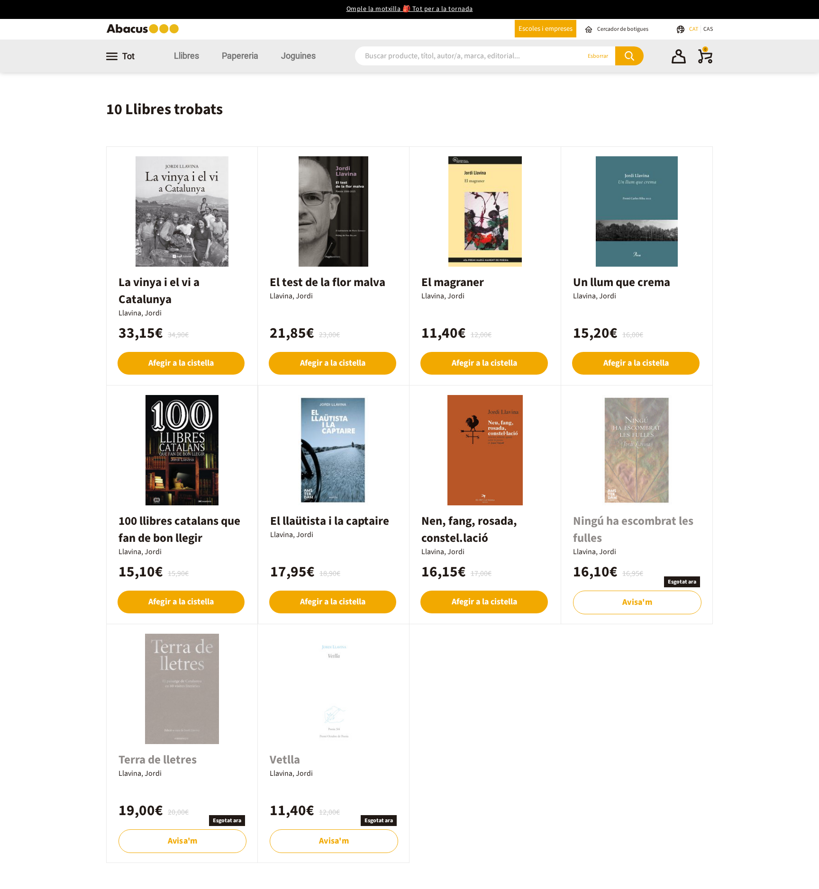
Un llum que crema (621, 282)
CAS (708, 29)
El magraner (452, 282)
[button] (678, 58)
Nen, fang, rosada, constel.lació (469, 529)
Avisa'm (637, 602)
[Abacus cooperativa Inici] (145, 32)
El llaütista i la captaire (329, 521)
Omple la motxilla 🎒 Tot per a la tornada (409, 9)
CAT (694, 29)
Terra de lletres (157, 759)
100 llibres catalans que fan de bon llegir (179, 529)
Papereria (240, 56)
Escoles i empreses (546, 29)
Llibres (186, 56)
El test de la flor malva (327, 282)
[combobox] (456, 56)
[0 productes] (705, 61)
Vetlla (285, 759)
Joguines (298, 56)
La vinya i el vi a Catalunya (159, 291)
